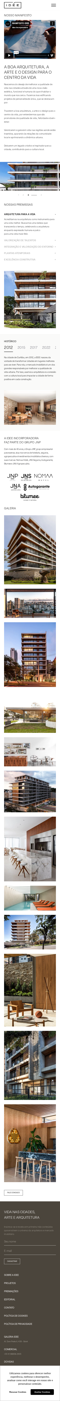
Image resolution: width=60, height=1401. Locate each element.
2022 (46, 348)
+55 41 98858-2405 (12, 1354)
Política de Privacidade (18, 1324)
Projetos (10, 1283)
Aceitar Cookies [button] (42, 1392)
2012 (8, 348)
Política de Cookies (16, 1316)
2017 (33, 348)
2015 (21, 348)
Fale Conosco (13, 1193)
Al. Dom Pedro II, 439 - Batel (16, 1342)
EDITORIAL (9, 1300)
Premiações (11, 1291)
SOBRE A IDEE (11, 1275)
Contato (9, 1308)
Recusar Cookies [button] (17, 1392)
